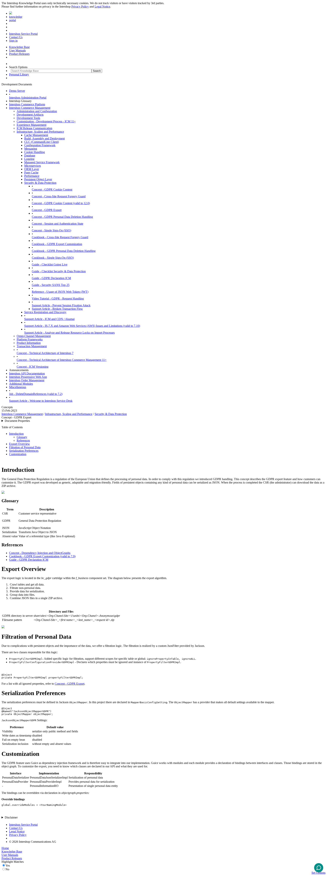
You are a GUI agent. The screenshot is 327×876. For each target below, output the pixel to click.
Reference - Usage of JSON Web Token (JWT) (60, 291)
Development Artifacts (30, 114)
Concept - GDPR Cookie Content (52, 189)
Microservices (32, 165)
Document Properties (17, 420)
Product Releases (19, 53)
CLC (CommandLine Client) (41, 141)
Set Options (318, 872)
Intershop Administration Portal (27, 97)
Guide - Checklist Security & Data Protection (59, 271)
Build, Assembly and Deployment (44, 138)
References (23, 440)
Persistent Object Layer (38, 179)
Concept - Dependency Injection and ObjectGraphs (39, 552)
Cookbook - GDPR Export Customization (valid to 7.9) (42, 556)
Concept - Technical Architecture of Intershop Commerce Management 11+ (62, 359)
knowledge (15, 16)
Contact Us (16, 37)
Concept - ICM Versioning (32, 366)
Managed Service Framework (42, 162)
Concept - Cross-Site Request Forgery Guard (59, 196)
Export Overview (19, 443)
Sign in (13, 40)
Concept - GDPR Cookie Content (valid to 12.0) (61, 203)
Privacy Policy (80, 6)
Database (29, 155)
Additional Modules (21, 383)
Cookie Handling (34, 152)
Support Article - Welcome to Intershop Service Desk (40, 400)
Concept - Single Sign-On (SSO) (51, 230)
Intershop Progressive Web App (28, 376)
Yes (7, 865)
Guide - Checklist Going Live (49, 264)
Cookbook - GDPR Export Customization (57, 244)
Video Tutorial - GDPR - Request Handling (58, 298)
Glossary (22, 437)
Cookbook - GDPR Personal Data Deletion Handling (64, 250)
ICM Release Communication (34, 128)
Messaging (30, 148)
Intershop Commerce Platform (27, 104)
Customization (17, 454)
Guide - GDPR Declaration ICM (51, 278)
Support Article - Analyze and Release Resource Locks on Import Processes (69, 332)
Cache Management (36, 135)
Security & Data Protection (40, 182)
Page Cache (31, 172)
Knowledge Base (19, 47)
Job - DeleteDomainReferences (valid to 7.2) (35, 394)
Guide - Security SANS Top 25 (50, 285)
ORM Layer (31, 169)
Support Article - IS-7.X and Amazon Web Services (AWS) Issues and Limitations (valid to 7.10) (82, 325)
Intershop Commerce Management (29, 107)
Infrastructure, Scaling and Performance (40, 131)
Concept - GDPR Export (47, 210)
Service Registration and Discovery (45, 312)
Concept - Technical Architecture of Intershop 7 (45, 353)
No (7, 869)
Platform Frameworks (30, 339)
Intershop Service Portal (23, 33)
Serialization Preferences (23, 450)
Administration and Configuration (37, 111)
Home (5, 848)
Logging (29, 158)
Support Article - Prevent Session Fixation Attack (61, 305)
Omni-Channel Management (34, 336)
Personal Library (19, 74)
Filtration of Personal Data (24, 447)
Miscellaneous (17, 387)
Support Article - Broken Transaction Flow (57, 308)
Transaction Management (32, 346)
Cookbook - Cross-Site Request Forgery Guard (60, 237)
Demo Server (17, 90)
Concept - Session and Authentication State (57, 223)
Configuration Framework (39, 145)
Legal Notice (102, 6)
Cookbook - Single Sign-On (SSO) (53, 257)
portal (12, 20)
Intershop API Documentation (27, 373)
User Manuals (17, 50)
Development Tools (28, 118)
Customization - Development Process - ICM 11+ (46, 121)
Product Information (29, 342)
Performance (31, 176)
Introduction (16, 433)
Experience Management (31, 124)
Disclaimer (11, 817)
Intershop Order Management (26, 380)
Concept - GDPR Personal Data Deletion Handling (62, 216)
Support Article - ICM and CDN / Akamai (49, 319)
